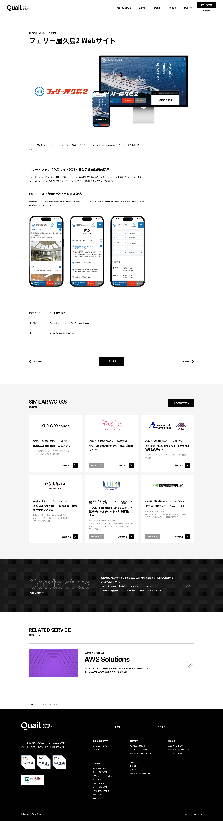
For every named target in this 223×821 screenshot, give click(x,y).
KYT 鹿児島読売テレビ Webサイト (165, 506)
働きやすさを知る (99, 768)
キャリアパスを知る (100, 787)
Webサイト (95, 465)
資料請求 (161, 726)
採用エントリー (98, 798)
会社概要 (96, 749)
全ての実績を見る (181, 403)
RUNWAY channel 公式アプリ (52, 446)
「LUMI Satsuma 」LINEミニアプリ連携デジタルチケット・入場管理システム (111, 511)
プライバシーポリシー (138, 769)
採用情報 (173, 7)
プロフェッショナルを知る (103, 776)
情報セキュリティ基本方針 (140, 773)
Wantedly (188, 814)
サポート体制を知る (100, 783)
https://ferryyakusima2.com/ (63, 333)
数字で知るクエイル (100, 779)
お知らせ (188, 7)
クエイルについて (124, 7)
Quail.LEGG (134, 762)
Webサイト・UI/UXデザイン (140, 753)
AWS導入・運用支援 (137, 746)
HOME (31, 704)
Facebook (198, 814)
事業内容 (143, 7)
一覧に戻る (111, 361)
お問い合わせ (114, 726)
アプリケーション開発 (138, 749)
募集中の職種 (98, 794)
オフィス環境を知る (100, 772)
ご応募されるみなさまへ (102, 791)
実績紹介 (158, 7)
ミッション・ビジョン (101, 746)
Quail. (18, 8)
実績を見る (66, 465)
